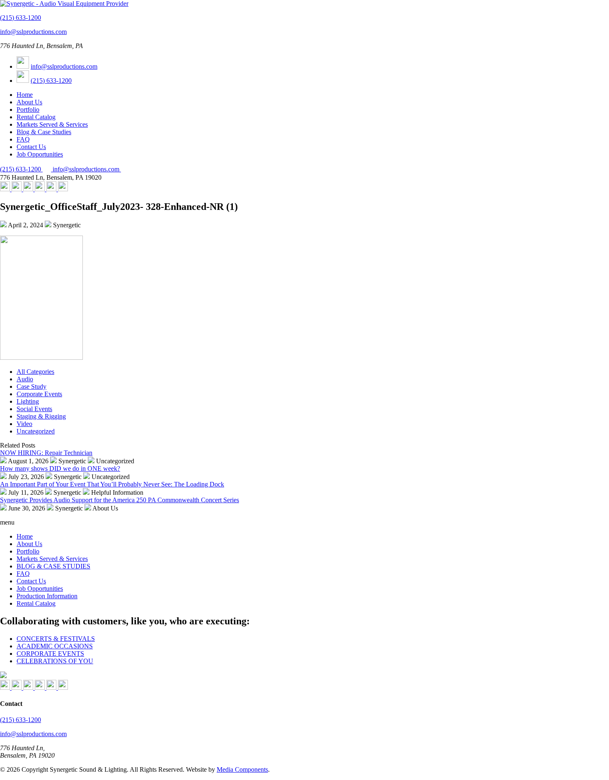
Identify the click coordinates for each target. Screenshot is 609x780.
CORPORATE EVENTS (50, 653)
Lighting (28, 401)
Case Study (31, 386)
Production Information (47, 595)
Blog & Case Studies (44, 131)
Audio (25, 379)
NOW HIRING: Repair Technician (46, 452)
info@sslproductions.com (33, 31)
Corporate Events (39, 393)
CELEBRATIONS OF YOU (55, 660)
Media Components (242, 769)
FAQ (23, 139)
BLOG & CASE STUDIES (53, 566)
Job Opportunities (40, 154)
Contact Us (31, 146)
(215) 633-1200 (20, 17)
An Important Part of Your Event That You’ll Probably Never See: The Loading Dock (112, 484)
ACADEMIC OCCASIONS (55, 646)
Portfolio (28, 109)
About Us (29, 102)
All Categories (35, 371)
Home (25, 94)
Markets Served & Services (52, 124)
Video (24, 423)
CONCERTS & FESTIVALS (56, 638)
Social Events (34, 408)
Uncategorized (36, 431)
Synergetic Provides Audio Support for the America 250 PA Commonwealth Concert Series (119, 499)
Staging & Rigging (41, 416)
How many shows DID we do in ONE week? (60, 468)
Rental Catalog (36, 116)
